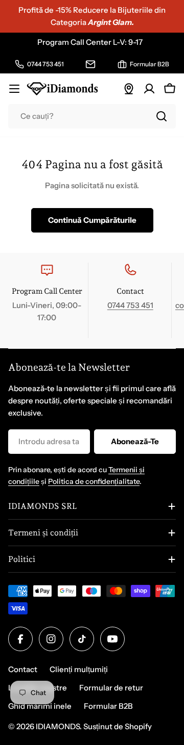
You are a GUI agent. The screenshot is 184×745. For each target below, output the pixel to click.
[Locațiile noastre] (129, 89)
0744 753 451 (130, 305)
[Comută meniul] (14, 89)
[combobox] (92, 116)
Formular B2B (108, 706)
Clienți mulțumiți (79, 669)
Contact (22, 669)
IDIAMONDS (58, 726)
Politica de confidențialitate (94, 481)
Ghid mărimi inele (40, 706)
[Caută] (161, 116)
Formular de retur (111, 687)
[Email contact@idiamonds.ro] (90, 64)
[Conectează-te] (149, 89)
